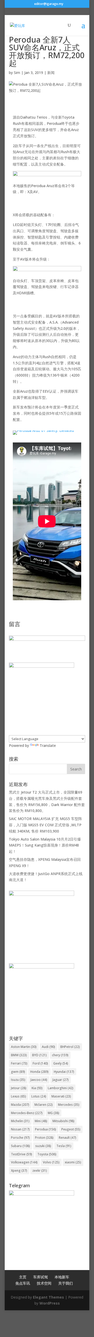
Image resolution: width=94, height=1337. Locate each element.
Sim (17, 72)
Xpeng (19, 1170)
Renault (67, 1137)
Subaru (20, 1146)
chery (60, 1055)
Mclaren (43, 1104)
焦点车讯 (22, 1283)
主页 (22, 1276)
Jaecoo (39, 1079)
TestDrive (21, 1154)
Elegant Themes (48, 1297)
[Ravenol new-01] (47, 179)
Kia (37, 1088)
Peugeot (70, 1129)
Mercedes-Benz (27, 1113)
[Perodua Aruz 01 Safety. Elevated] (43, 434)
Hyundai (64, 1071)
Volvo (51, 1162)
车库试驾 (40, 1276)
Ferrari (19, 1063)
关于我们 (65, 1283)
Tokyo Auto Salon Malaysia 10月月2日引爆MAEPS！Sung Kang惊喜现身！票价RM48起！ (45, 845)
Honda (39, 1071)
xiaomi (73, 1162)
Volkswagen (24, 1162)
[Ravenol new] (41, 666)
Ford (40, 1063)
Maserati (61, 1096)
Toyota (46, 1154)
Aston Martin (24, 1047)
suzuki (43, 1146)
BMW (19, 1055)
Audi (48, 1047)
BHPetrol (70, 1047)
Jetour (18, 1088)
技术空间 (44, 1283)
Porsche (20, 1137)
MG (53, 1113)
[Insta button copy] (41, 967)
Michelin (20, 1121)
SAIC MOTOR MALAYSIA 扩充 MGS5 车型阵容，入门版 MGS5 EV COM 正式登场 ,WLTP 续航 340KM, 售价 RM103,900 (45, 825)
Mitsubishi (63, 1121)
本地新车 (62, 1276)
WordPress (49, 1303)
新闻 (51, 72)
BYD (39, 1055)
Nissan (20, 1129)
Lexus (18, 1096)
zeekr (39, 1170)
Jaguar (60, 1079)
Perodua (45, 1129)
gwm (18, 1071)
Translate (48, 745)
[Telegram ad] (41, 1194)
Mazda (20, 1104)
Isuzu (18, 1079)
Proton (44, 1137)
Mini (41, 1121)
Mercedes (68, 1104)
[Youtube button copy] (41, 894)
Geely (60, 1063)
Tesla (63, 1146)
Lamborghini (60, 1088)
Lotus (38, 1096)
